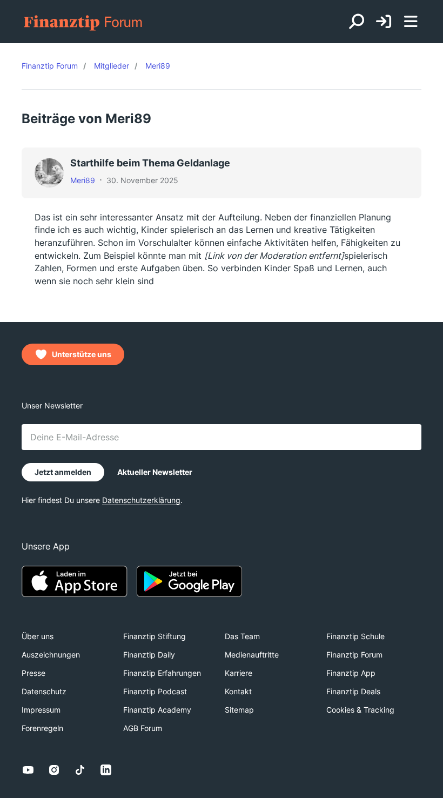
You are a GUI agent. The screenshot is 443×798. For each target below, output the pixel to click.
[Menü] (410, 21)
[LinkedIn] (105, 769)
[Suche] (356, 21)
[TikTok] (79, 769)
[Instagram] (54, 769)
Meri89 (82, 180)
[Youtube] (28, 769)
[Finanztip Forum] (83, 22)
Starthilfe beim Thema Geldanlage (150, 163)
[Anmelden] (383, 22)
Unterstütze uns (81, 354)
